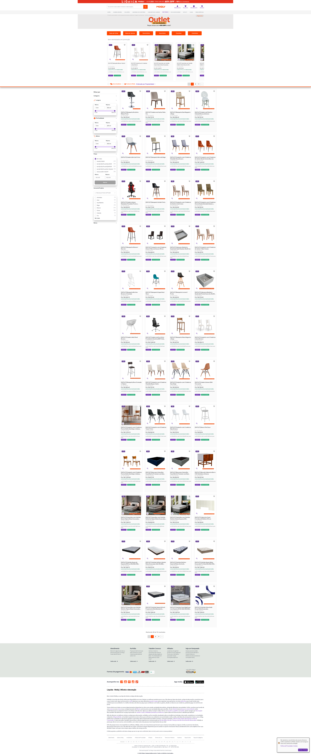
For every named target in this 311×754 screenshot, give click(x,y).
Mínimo (96, 104)
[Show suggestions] (115, 193)
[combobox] (103, 193)
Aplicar (105, 182)
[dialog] (293, 745)
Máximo (108, 104)
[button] (110, 59)
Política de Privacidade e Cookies (289, 746)
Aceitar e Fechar (303, 750)
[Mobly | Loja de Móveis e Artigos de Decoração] (161, 7)
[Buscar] (145, 7)
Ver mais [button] (97, 218)
